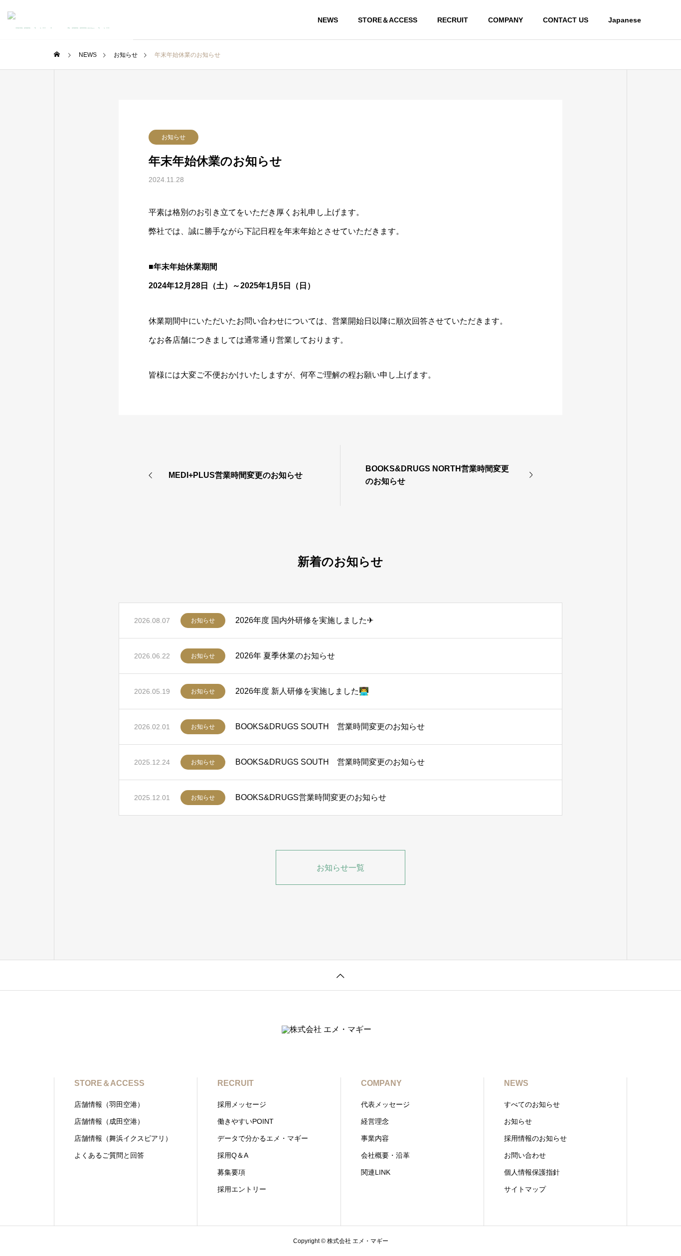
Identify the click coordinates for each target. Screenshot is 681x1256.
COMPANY (505, 20)
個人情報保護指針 (532, 1172)
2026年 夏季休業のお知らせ (285, 655)
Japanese (624, 20)
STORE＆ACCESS (387, 20)
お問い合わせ (525, 1155)
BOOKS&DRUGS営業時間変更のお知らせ (310, 797)
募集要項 (231, 1172)
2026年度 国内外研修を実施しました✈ (304, 620)
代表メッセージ (385, 1104)
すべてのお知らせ (532, 1104)
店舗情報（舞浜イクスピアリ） (123, 1138)
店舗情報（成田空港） (109, 1121)
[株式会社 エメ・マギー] (66, 20)
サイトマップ (525, 1189)
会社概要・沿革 (385, 1155)
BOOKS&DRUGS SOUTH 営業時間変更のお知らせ (330, 726)
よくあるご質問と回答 (109, 1155)
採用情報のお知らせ (535, 1138)
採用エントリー (241, 1189)
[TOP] (340, 975)
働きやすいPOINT (245, 1121)
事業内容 (375, 1138)
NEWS (328, 20)
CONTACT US (565, 20)
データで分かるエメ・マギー (262, 1138)
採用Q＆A (232, 1155)
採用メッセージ (241, 1104)
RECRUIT (452, 20)
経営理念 (375, 1121)
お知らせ (173, 137)
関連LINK (375, 1172)
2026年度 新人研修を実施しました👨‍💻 (302, 691)
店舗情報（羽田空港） (109, 1104)
